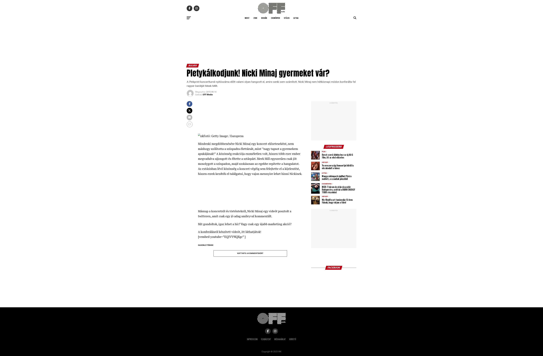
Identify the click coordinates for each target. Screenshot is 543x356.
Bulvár (264, 17)
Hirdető (292, 339)
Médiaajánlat (280, 339)
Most (247, 17)
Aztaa (295, 17)
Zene (255, 17)
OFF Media (208, 94)
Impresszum (252, 339)
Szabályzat (266, 339)
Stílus (286, 17)
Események (275, 17)
